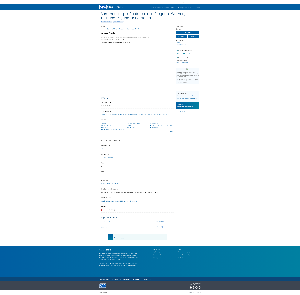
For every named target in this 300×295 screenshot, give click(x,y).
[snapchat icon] (196, 287)
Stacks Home (157, 249)
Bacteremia (154, 123)
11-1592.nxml (105, 222)
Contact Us (181, 258)
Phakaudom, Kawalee (133, 29)
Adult (104, 123)
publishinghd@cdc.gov (183, 62)
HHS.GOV (191, 292)
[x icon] (193, 283)
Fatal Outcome (106, 125)
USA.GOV (198, 292)
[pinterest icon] (193, 287)
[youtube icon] (191, 287)
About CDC (116, 279)
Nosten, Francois (153, 114)
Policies (126, 279)
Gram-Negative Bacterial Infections (162, 125)
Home (152, 8)
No (189, 54)
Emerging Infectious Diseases (110, 184)
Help (190, 8)
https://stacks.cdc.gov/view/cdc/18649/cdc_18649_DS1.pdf (119, 201)
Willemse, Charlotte (118, 29)
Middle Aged (131, 127)
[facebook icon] (191, 283)
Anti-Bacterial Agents (133, 123)
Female (129, 125)
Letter (102, 149)
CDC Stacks (105, 249)
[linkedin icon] (199, 283)
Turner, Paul (106, 29)
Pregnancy (154, 127)
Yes (178, 54)
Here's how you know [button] (195, 2)
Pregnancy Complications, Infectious (113, 129)
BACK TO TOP (182, 111)
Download (159, 221)
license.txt (104, 227)
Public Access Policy (184, 255)
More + (172, 132)
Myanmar (110, 158)
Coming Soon (182, 8)
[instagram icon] (196, 283)
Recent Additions (170, 8)
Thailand (103, 158)
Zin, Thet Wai (142, 114)
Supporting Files (181, 45)
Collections (159, 8)
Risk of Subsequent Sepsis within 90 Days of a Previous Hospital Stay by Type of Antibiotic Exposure (187, 99)
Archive (146, 279)
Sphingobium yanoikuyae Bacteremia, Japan (187, 96)
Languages (136, 279)
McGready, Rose (164, 114)
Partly (184, 54)
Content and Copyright (184, 252)
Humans (105, 127)
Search (197, 8)
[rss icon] (199, 287)
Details (178, 42)
